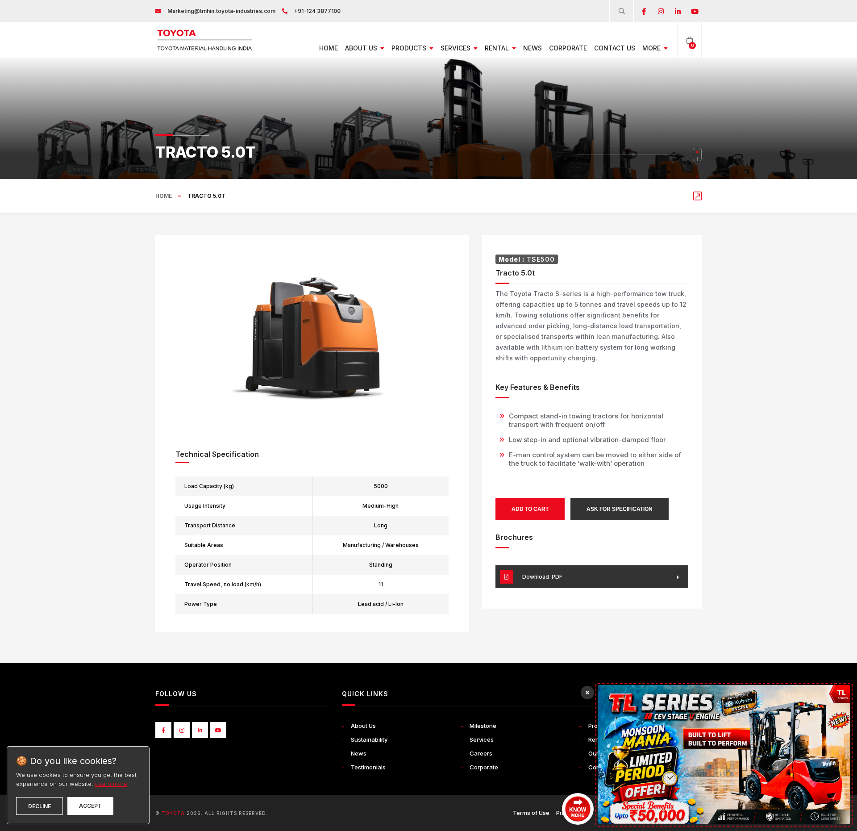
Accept (90, 805)
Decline (39, 806)
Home (328, 48)
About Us (362, 48)
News (532, 48)
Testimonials (368, 767)
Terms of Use (531, 813)
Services (456, 48)
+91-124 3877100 (317, 11)
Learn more (111, 783)
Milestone (483, 725)
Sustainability (369, 739)
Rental (498, 48)
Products (409, 48)
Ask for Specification (620, 509)
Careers (481, 753)
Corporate (568, 48)
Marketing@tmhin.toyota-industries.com (221, 11)
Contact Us (614, 48)
